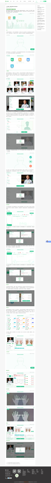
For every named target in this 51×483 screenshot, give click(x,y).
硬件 (20, 1)
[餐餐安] (7, 1)
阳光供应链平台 (24, 474)
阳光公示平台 (24, 475)
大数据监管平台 (24, 471)
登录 (42, 1)
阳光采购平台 (24, 473)
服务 (33, 1)
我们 (36, 1)
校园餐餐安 (33, 471)
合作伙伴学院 (29, 1)
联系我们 (42, 473)
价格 (17, 1)
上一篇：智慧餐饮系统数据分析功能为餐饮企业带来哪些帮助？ (13, 462)
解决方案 (25, 1)
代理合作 (42, 471)
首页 (10, 1)
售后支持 (37, 471)
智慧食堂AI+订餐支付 (34, 473)
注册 (40, 1)
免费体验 (45, 1)
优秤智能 (28, 471)
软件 (13, 1)
